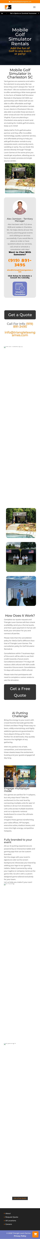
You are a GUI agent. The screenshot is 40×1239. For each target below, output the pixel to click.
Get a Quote (20, 314)
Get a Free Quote (20, 692)
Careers (8, 1224)
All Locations (10, 1221)
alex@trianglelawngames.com (20, 271)
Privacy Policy (20, 1236)
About (8, 1213)
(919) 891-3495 (19, 262)
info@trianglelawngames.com (20, 333)
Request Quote (11, 1217)
